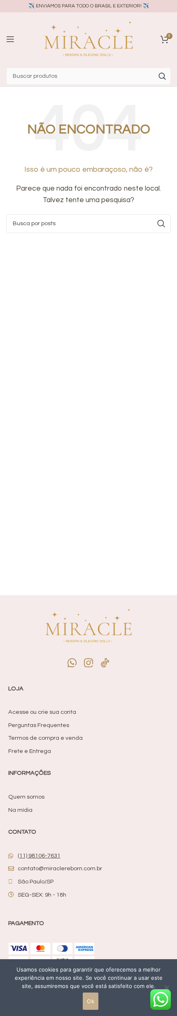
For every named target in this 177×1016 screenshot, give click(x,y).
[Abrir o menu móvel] (10, 39)
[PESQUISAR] (162, 76)
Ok (90, 1001)
